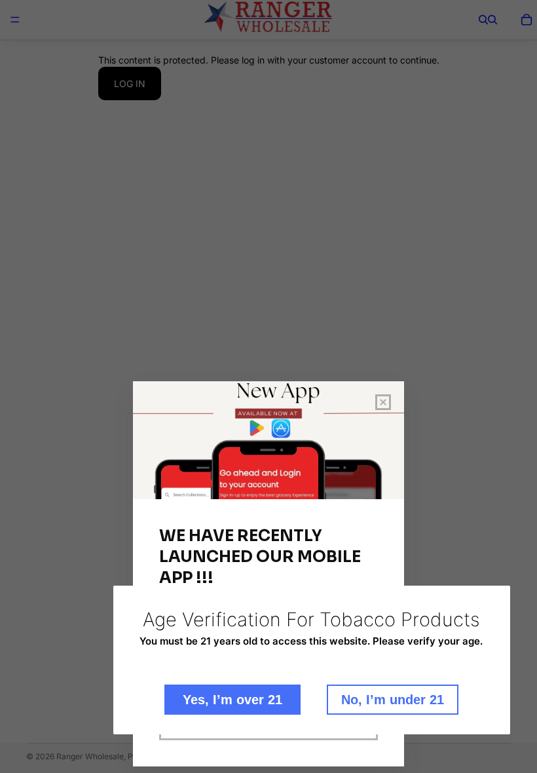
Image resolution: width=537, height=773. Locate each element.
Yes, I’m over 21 (232, 699)
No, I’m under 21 (392, 699)
